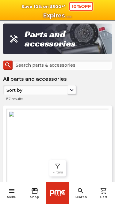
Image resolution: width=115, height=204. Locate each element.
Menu (11, 193)
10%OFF (81, 6)
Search (81, 193)
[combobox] (7, 90)
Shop (34, 193)
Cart (103, 193)
